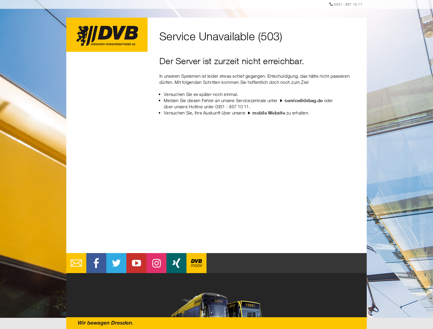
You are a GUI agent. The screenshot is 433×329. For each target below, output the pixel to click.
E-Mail (76, 263)
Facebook (96, 263)
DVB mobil (196, 263)
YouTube (136, 263)
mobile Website (268, 112)
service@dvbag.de (304, 100)
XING (176, 263)
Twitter (116, 263)
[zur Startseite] (107, 35)
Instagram (156, 263)
